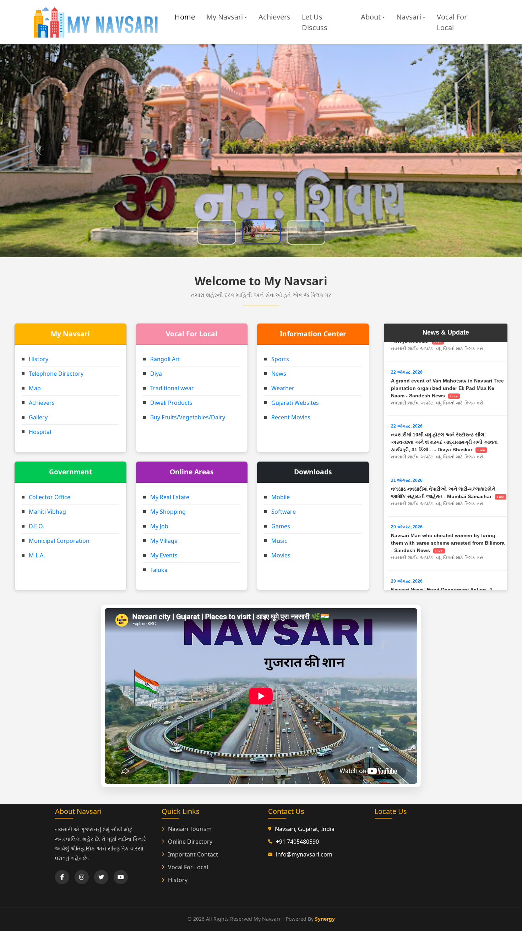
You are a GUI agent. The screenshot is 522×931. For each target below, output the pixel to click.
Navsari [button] (408, 17)
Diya (156, 374)
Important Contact (193, 854)
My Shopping (168, 512)
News (278, 374)
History (38, 359)
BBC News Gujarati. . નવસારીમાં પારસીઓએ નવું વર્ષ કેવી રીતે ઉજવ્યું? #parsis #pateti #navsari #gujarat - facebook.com (449, 554)
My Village (164, 541)
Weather (282, 388)
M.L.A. (37, 555)
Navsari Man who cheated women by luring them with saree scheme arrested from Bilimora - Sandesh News (448, 445)
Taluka (159, 570)
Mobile (280, 497)
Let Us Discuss (314, 22)
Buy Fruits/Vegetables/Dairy (187, 417)
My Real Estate (169, 497)
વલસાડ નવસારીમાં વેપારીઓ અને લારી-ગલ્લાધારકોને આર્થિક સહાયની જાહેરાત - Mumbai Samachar (447, 395)
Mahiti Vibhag (47, 512)
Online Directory (190, 841)
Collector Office (49, 497)
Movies (280, 555)
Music (279, 541)
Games (280, 526)
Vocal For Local (452, 22)
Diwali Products (171, 403)
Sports (280, 359)
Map (35, 388)
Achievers (274, 17)
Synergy (325, 918)
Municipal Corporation (59, 541)
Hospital (40, 432)
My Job (159, 526)
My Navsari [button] (224, 17)
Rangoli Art (165, 359)
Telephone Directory (56, 374)
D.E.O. (36, 526)
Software (283, 512)
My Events (164, 555)
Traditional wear (172, 388)
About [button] (371, 17)
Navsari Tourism (190, 829)
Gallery (38, 417)
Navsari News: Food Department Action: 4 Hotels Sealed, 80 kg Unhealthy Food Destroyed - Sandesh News (449, 500)
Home (185, 17)
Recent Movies (290, 417)
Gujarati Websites (295, 403)
